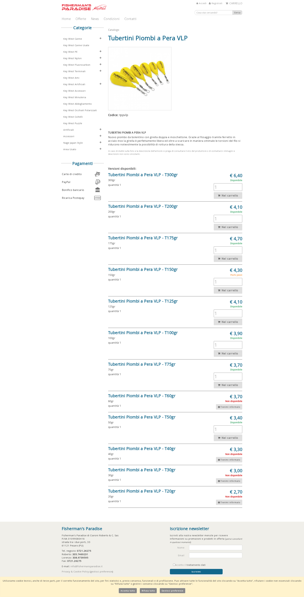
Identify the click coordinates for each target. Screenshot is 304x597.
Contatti (130, 19)
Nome (180, 547)
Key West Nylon (72, 58)
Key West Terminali (74, 71)
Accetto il (190, 564)
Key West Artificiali (74, 84)
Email (181, 555)
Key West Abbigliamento (77, 103)
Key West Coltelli (73, 116)
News (95, 19)
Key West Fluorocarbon (76, 64)
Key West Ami (71, 77)
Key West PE (70, 51)
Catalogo (113, 30)
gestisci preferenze (101, 571)
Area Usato (69, 149)
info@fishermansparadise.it (86, 566)
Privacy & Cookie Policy (75, 571)
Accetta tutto (128, 590)
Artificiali (68, 129)
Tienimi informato (230, 407)
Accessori (68, 136)
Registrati (216, 3)
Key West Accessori (74, 90)
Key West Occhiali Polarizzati (80, 110)
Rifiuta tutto (148, 590)
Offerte (81, 19)
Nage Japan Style (73, 142)
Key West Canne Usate (76, 45)
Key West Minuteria (74, 97)
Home (66, 19)
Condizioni (112, 19)
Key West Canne (72, 38)
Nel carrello (229, 195)
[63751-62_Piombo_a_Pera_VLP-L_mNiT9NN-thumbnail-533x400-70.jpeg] (139, 78)
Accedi (202, 3)
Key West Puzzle (72, 123)
